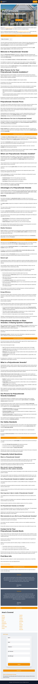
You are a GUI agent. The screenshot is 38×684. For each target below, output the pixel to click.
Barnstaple (21, 621)
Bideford (20, 626)
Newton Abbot (4, 626)
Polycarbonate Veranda (9, 27)
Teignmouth (4, 621)
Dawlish (3, 618)
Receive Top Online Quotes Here (19, 338)
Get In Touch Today (19, 35)
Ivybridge (21, 618)
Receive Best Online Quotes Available (19, 239)
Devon (20, 623)
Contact (35, 1)
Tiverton (3, 625)
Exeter (3, 620)
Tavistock (21, 619)
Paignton (21, 615)
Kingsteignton (4, 623)
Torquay (3, 628)
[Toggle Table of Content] (10, 39)
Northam (20, 627)
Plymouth (21, 624)
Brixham (20, 616)
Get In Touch (19, 670)
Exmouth (3, 617)
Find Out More (19, 437)
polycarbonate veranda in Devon (23, 31)
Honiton (3, 615)
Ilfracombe (21, 629)
